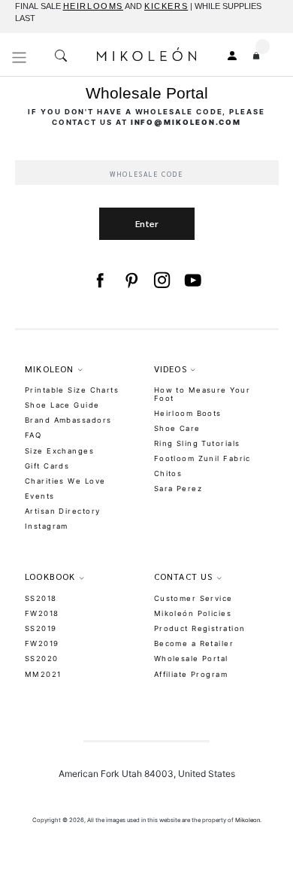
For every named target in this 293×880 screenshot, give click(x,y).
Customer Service (193, 598)
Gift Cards (47, 466)
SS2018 (41, 598)
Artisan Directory (62, 511)
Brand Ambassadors (68, 420)
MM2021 (43, 674)
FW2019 (42, 643)
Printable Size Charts (72, 390)
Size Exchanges (59, 451)
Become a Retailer (194, 643)
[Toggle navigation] (19, 57)
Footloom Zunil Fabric (202, 458)
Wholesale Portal (191, 658)
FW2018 (42, 613)
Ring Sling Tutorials (197, 443)
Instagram (46, 526)
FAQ (33, 435)
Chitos (168, 473)
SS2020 (42, 658)
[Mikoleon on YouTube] (192, 280)
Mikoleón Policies (192, 613)
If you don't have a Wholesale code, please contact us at (146, 117)
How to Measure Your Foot (202, 394)
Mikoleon (247, 820)
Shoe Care (177, 428)
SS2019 (41, 628)
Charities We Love (65, 481)
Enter (147, 223)
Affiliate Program (191, 674)
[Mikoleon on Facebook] (99, 280)
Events (40, 496)
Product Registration (200, 628)
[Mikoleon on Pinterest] (131, 280)
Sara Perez (178, 488)
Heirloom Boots (188, 413)
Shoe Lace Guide (62, 405)
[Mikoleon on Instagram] (161, 280)
